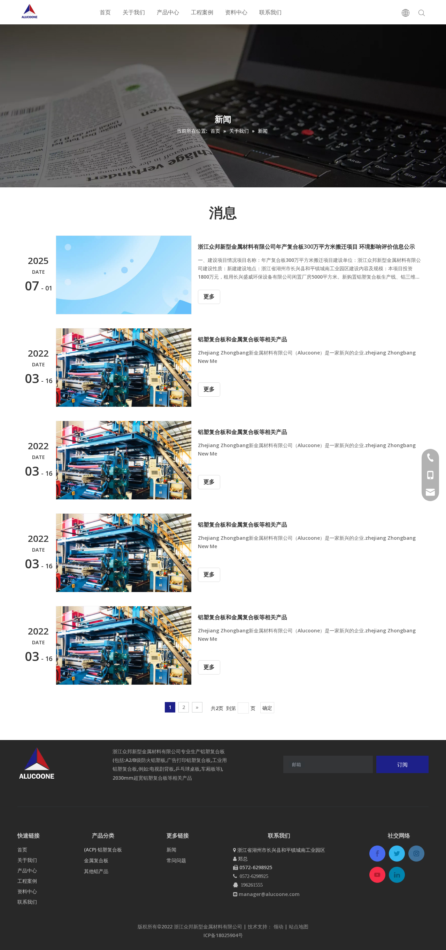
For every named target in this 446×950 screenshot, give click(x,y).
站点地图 (298, 926)
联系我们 (270, 12)
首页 (105, 12)
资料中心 (236, 12)
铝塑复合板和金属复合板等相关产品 (242, 339)
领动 (279, 926)
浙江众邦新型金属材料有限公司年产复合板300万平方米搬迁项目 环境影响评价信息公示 (306, 246)
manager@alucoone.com (269, 894)
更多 (209, 296)
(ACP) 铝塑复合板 (103, 849)
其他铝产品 (96, 871)
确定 (267, 707)
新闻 (171, 849)
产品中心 (168, 12)
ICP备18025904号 (223, 935)
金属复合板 (96, 860)
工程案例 (202, 12)
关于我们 (134, 12)
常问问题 (176, 860)
